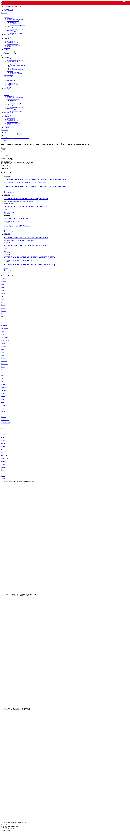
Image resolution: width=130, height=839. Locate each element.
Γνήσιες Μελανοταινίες (15, 31)
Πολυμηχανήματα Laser (12, 44)
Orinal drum (12, 27)
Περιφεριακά (7, 38)
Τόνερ (20, 138)
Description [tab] (6, 155)
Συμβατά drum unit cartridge (16, 29)
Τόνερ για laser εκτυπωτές (13, 21)
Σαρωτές (9, 46)
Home (2, 138)
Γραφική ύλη (10, 35)
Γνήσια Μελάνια (11, 18)
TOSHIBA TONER (29, 163)
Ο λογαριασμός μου (8, 10)
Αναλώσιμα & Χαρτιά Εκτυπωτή (11, 138)
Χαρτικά (9, 37)
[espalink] (2, 1)
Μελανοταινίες (10, 30)
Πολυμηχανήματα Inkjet (12, 42)
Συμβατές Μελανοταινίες (16, 33)
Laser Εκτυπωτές (11, 40)
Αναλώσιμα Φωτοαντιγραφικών (17, 25)
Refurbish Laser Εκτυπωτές (13, 45)
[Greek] (124, 2)
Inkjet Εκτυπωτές (11, 41)
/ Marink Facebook (5, 830)
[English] (123, 2)
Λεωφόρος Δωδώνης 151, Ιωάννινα (12, 6)
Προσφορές (6, 49)
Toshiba (7, 168)
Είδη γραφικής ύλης (8, 34)
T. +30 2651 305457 (8, 9)
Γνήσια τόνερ (13, 22)
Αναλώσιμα (6, 17)
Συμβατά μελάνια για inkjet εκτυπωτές (16, 19)
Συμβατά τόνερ (13, 23)
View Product (7, 194)
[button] (1, 55)
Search (5, 132)
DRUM (8, 26)
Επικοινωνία (7, 48)
